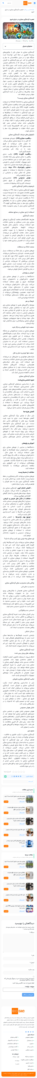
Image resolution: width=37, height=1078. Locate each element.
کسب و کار (27, 10)
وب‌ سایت (31, 969)
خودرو (23, 846)
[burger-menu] (35, 3)
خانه (33, 10)
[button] (5, 46)
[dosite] (27, 3)
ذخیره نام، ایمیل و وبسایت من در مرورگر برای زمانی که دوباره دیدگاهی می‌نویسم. (19, 979)
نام (32, 955)
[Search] (3, 3)
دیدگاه (31, 932)
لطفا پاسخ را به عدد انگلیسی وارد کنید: (23, 983)
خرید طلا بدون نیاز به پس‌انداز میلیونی (15, 830)
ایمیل (32, 962)
